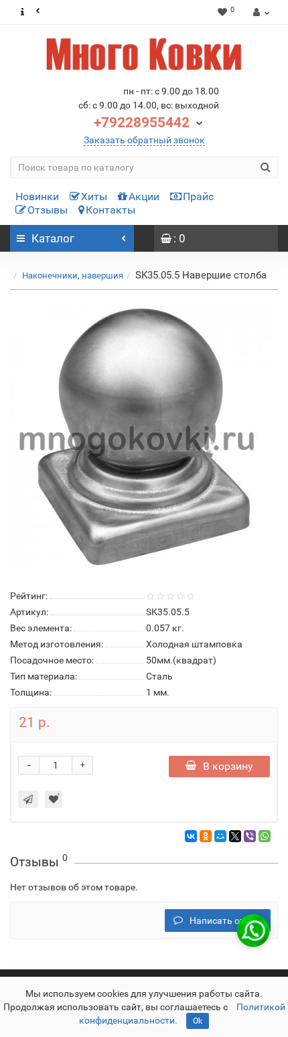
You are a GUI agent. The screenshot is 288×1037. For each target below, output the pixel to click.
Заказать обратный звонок (144, 140)
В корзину (228, 766)
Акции (144, 196)
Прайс (198, 196)
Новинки (37, 196)
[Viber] (250, 836)
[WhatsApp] (265, 836)
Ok (197, 1021)
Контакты (110, 210)
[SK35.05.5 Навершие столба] (144, 437)
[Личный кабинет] (259, 12)
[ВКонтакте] (191, 836)
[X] (235, 836)
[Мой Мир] (220, 836)
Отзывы (47, 210)
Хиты (94, 196)
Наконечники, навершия (72, 275)
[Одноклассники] (206, 836)
